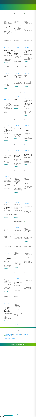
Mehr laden (17, 324)
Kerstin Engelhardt (4, 371)
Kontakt (3, 409)
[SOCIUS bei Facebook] (16, 334)
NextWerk (2, 381)
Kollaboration (3, 362)
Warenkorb (2, 406)
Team (2, 367)
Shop (2, 402)
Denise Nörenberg (4, 380)
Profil (2, 348)
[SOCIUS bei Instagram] (25, 334)
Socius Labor (4, 410)
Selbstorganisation (4, 356)
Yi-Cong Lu (2, 378)
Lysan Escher (2, 372)
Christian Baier (3, 368)
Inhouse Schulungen (4, 400)
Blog (1, 384)
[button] (28, 2)
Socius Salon (4, 412)
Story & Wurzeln (3, 350)
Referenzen (2, 353)
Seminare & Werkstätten (5, 399)
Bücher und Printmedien (5, 404)
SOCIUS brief (2, 386)
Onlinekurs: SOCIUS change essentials (8, 385)
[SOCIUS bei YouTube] (8, 335)
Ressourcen (4, 383)
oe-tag (1, 390)
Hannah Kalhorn (3, 375)
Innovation (2, 363)
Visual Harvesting (3, 364)
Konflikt (1, 395)
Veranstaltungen (6, 388)
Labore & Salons (3, 392)
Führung (2, 357)
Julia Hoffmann (3, 373)
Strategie (2, 359)
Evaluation (2, 361)
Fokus (2, 354)
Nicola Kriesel (6, 20)
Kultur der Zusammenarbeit (6, 366)
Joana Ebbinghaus (4, 370)
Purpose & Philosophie (4, 352)
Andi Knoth (2, 376)
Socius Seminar (5, 413)
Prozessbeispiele (3, 349)
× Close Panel (2, 416)
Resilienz (2, 358)
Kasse (1, 407)
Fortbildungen (3, 393)
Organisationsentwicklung (5, 397)
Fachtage (2, 389)
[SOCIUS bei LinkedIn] (8, 334)
